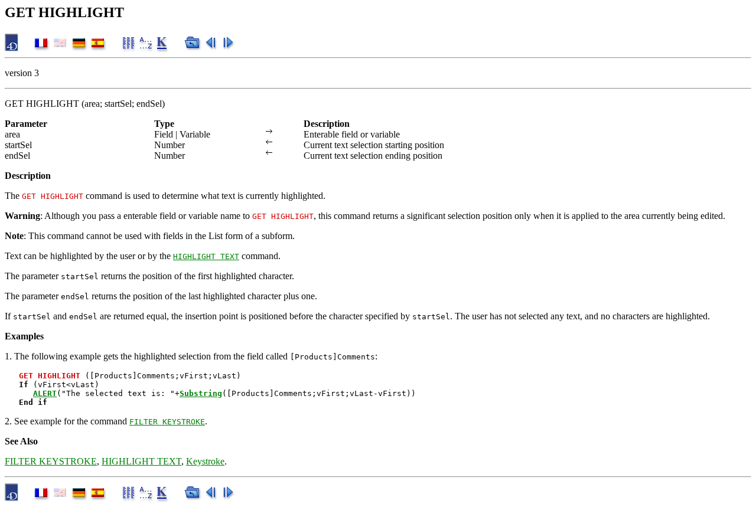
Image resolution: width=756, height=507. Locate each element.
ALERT (45, 393)
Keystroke (205, 461)
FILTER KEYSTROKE (167, 421)
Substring (201, 393)
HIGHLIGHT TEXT (206, 256)
